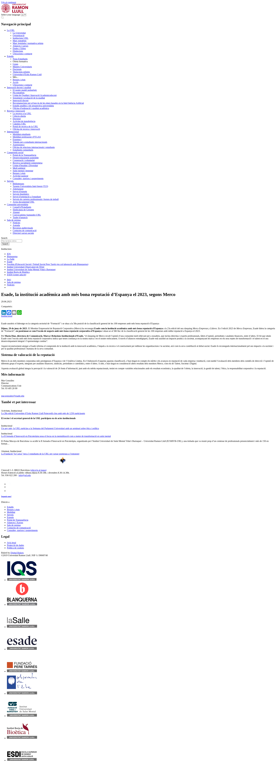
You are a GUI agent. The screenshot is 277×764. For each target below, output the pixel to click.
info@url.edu (25, 475)
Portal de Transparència (17, 520)
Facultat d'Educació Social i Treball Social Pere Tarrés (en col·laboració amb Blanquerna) (47, 264)
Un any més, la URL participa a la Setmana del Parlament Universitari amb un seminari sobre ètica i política (50, 428)
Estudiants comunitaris (23, 150)
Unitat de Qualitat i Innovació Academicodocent (35, 95)
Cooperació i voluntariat (24, 160)
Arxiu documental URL (23, 202)
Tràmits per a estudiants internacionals (30, 142)
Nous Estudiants (20, 59)
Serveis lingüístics (21, 194)
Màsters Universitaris (22, 66)
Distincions (18, 51)
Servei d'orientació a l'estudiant (27, 196)
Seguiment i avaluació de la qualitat (29, 98)
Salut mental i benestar (23, 170)
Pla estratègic (19, 92)
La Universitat (19, 33)
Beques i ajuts (19, 79)
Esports (10, 517)
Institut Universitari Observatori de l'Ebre (25, 267)
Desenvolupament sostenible (26, 157)
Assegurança (18, 144)
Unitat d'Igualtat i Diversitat (25, 165)
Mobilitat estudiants (21, 134)
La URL (11, 30)
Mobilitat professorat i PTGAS (27, 137)
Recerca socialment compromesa (27, 163)
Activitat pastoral (20, 176)
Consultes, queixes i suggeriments (28, 178)
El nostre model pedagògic (25, 90)
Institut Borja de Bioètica (18, 272)
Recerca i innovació (16, 111)
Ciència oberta (19, 116)
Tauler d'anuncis (20, 217)
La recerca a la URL (22, 113)
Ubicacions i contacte (22, 53)
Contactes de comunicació (25, 230)
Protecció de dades (15, 545)
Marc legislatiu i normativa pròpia (28, 43)
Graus (15, 64)
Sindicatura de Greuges (23, 209)
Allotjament (18, 189)
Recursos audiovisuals (23, 228)
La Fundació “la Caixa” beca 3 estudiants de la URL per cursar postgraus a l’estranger (40, 454)
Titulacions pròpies (21, 72)
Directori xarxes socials (23, 233)
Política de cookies (15, 548)
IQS (9, 254)
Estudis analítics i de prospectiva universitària (33, 105)
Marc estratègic (20, 40)
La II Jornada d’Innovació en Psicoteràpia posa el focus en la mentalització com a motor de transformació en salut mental (56, 436)
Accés (15, 82)
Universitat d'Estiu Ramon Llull (27, 74)
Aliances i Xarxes (15, 522)
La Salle (10, 259)
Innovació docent (20, 100)
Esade (9, 261)
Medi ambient (19, 168)
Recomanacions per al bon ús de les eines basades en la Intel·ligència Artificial (48, 103)
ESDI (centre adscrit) (16, 274)
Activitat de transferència (24, 121)
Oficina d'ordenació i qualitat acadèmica (31, 108)
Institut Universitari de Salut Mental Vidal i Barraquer (31, 269)
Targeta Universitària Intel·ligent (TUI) (30, 186)
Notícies (16, 222)
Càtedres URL (19, 124)
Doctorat (17, 118)
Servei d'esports (20, 191)
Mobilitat (11, 512)
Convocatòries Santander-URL (27, 215)
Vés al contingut (8, 2)
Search (4, 238)
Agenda (16, 225)
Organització (18, 35)
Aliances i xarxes (20, 46)
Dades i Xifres (19, 48)
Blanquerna (12, 256)
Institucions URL (20, 38)
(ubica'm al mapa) (38, 470)
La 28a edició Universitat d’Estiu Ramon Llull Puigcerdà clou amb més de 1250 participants (43, 413)
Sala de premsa (14, 220)
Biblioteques (18, 183)
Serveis (10, 181)
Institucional (6, 316)
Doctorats (17, 69)
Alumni (16, 212)
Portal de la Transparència (24, 155)
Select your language (10, 14)
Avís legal (11, 542)
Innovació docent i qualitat (19, 87)
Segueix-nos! (6, 496)
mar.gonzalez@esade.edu (12, 396)
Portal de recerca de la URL (25, 126)
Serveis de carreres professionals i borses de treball (36, 199)
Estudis (10, 56)
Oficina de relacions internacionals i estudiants (34, 147)
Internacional (13, 131)
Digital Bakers (17, 553)
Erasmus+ (17, 139)
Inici (9, 279)
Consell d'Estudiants (22, 207)
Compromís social (15, 152)
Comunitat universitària (17, 204)
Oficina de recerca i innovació (26, 129)
